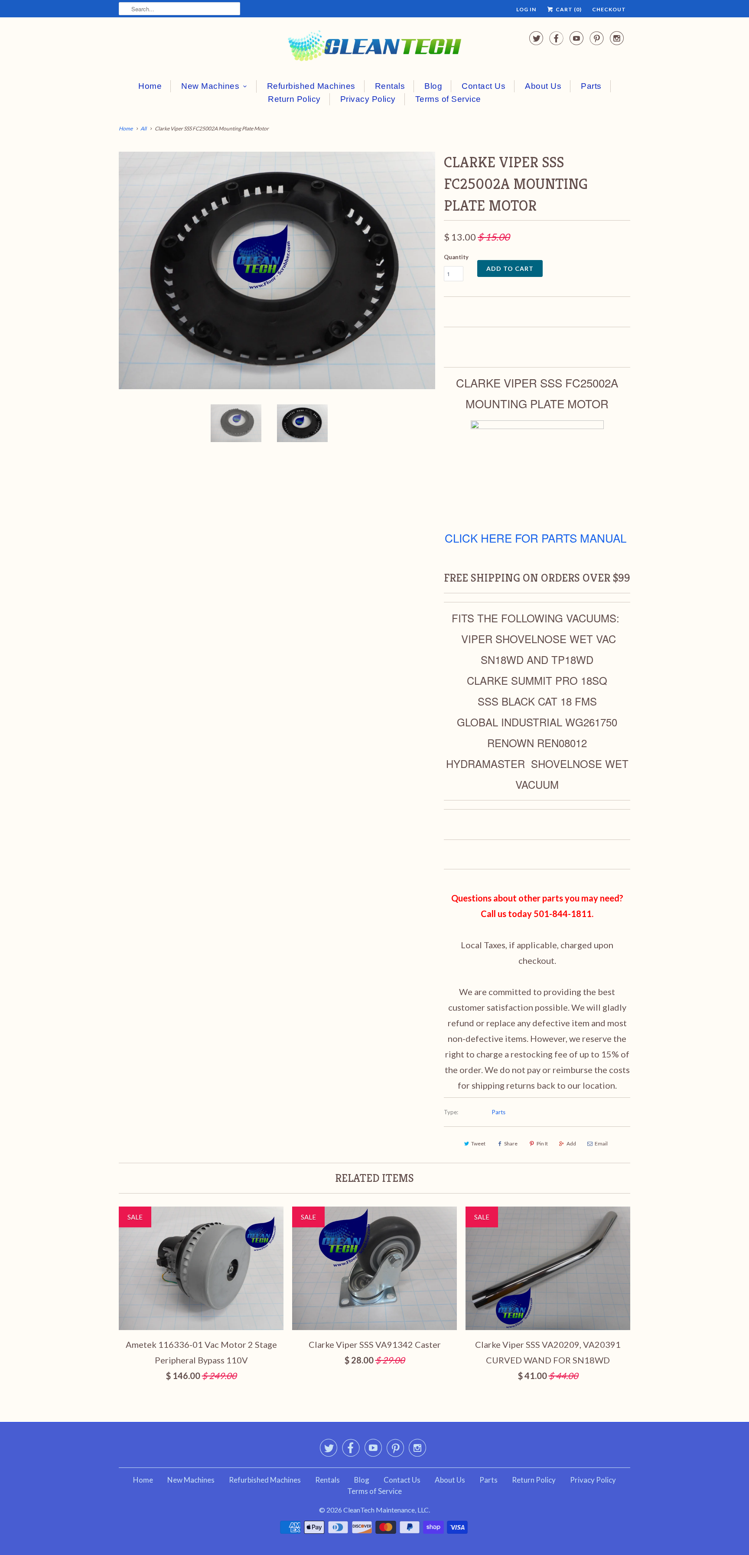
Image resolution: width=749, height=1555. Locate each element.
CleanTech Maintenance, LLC (386, 1510)
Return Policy (294, 99)
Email (601, 1143)
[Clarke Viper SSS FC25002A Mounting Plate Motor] (277, 270)
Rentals (390, 86)
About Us (543, 86)
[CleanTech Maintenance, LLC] (374, 47)
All (143, 128)
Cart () (568, 9)
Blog (433, 86)
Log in (526, 9)
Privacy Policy (368, 99)
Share (511, 1143)
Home (150, 86)
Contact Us (483, 86)
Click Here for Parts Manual (535, 538)
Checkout (609, 9)
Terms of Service (448, 99)
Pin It (542, 1143)
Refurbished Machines (311, 86)
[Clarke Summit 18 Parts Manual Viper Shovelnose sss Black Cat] (537, 424)
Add (571, 1143)
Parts (591, 86)
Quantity (456, 257)
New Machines (210, 86)
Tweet (478, 1143)
